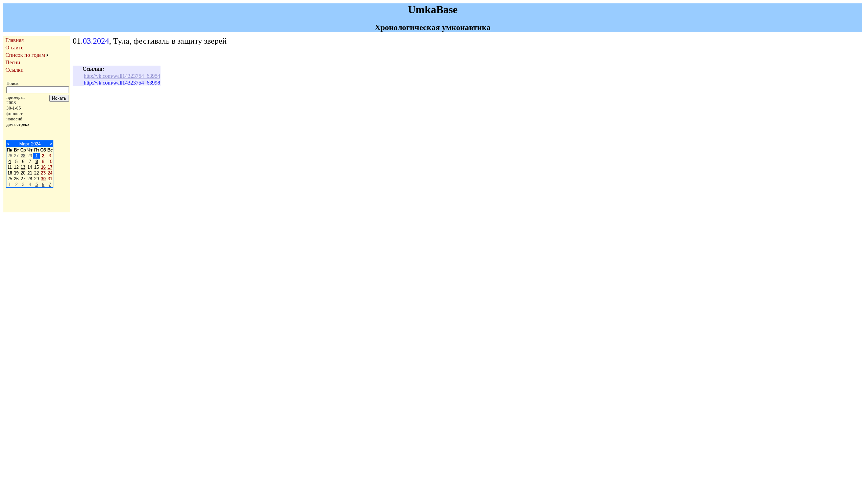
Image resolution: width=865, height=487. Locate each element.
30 (43, 178)
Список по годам (25, 55)
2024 (101, 41)
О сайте (14, 47)
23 (43, 173)
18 (9, 173)
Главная (14, 40)
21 (29, 173)
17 (50, 167)
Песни (12, 62)
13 (23, 167)
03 (87, 41)
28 (23, 155)
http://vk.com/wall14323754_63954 (122, 76)
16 (43, 167)
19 (16, 173)
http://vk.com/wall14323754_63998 (122, 83)
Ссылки (14, 70)
